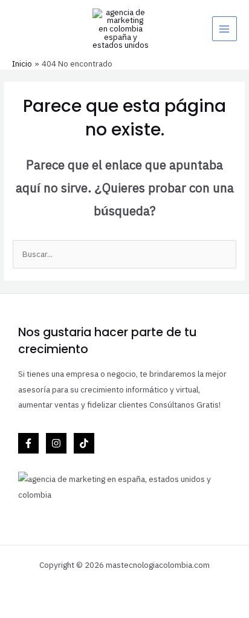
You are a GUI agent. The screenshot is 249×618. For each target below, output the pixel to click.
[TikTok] (84, 443)
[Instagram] (56, 443)
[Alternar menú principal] (224, 28)
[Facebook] (28, 443)
